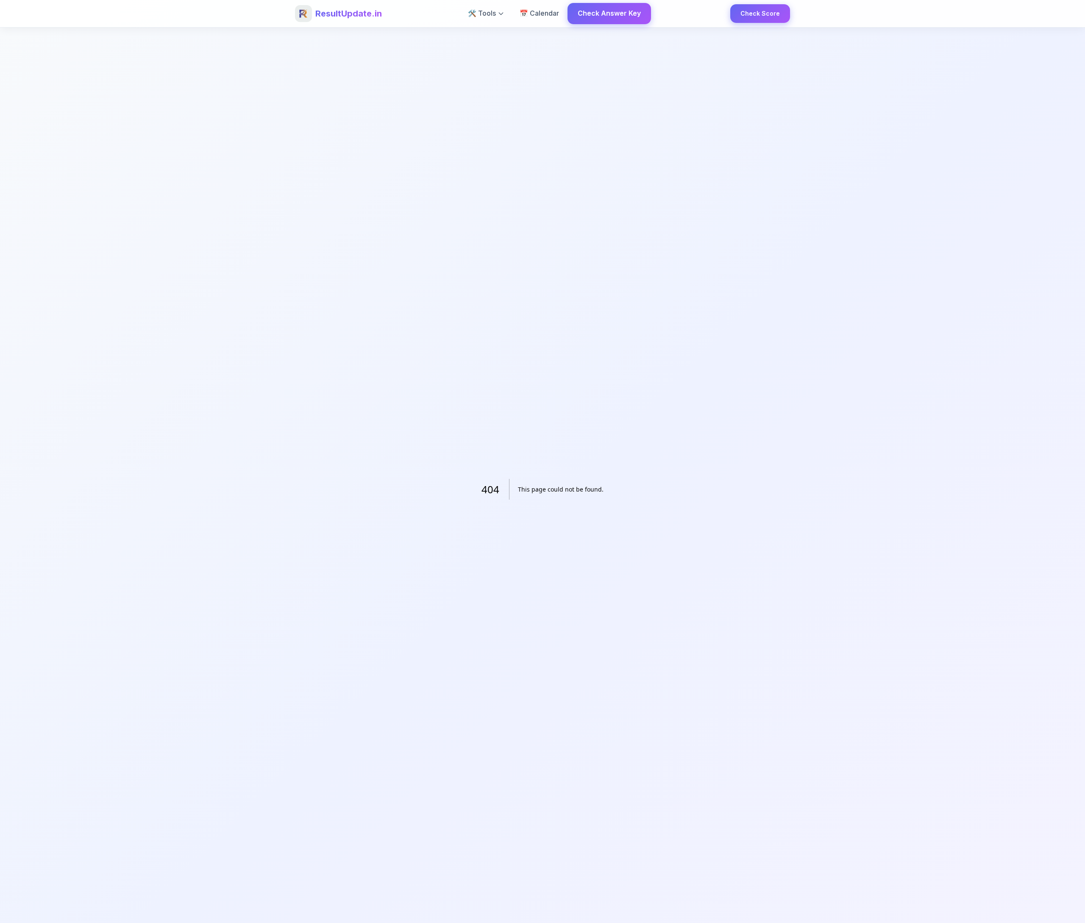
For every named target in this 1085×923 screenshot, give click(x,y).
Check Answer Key (609, 13)
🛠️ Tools (482, 13)
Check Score (760, 13)
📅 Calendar (539, 13)
